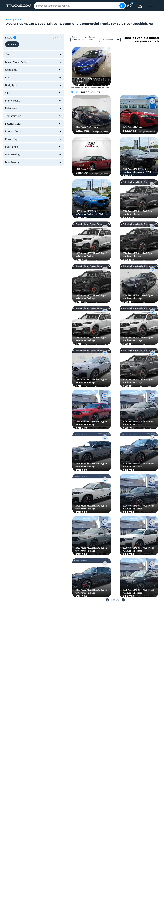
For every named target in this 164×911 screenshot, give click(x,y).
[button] (12, 44)
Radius (74, 37)
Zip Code (92, 37)
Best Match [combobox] (108, 39)
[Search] (122, 5)
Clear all (57, 37)
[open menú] (150, 6)
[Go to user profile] (140, 6)
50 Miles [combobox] (76, 39)
